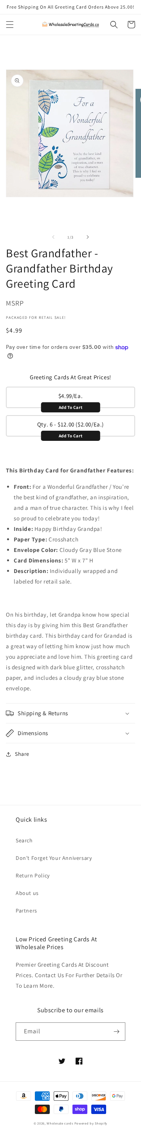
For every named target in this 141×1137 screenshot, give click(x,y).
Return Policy (33, 875)
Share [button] (22, 753)
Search (24, 840)
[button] (9, 24)
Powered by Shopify (91, 1123)
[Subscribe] (116, 1031)
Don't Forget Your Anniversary (54, 857)
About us (27, 893)
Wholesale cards (60, 1123)
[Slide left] (53, 237)
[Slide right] (87, 237)
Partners (26, 910)
